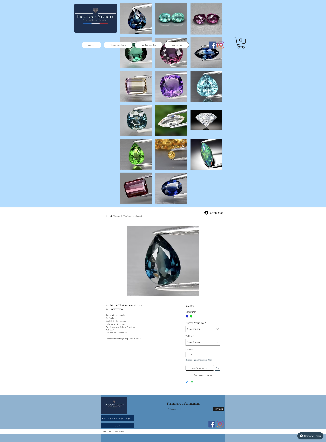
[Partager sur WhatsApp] (192, 382)
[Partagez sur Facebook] (187, 382)
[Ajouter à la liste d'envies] (217, 368)
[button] (241, 43)
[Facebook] (212, 45)
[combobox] (203, 329)
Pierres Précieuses (196, 322)
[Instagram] (220, 45)
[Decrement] (187, 354)
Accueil (109, 216)
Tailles (190, 336)
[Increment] (195, 354)
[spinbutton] (191, 354)
